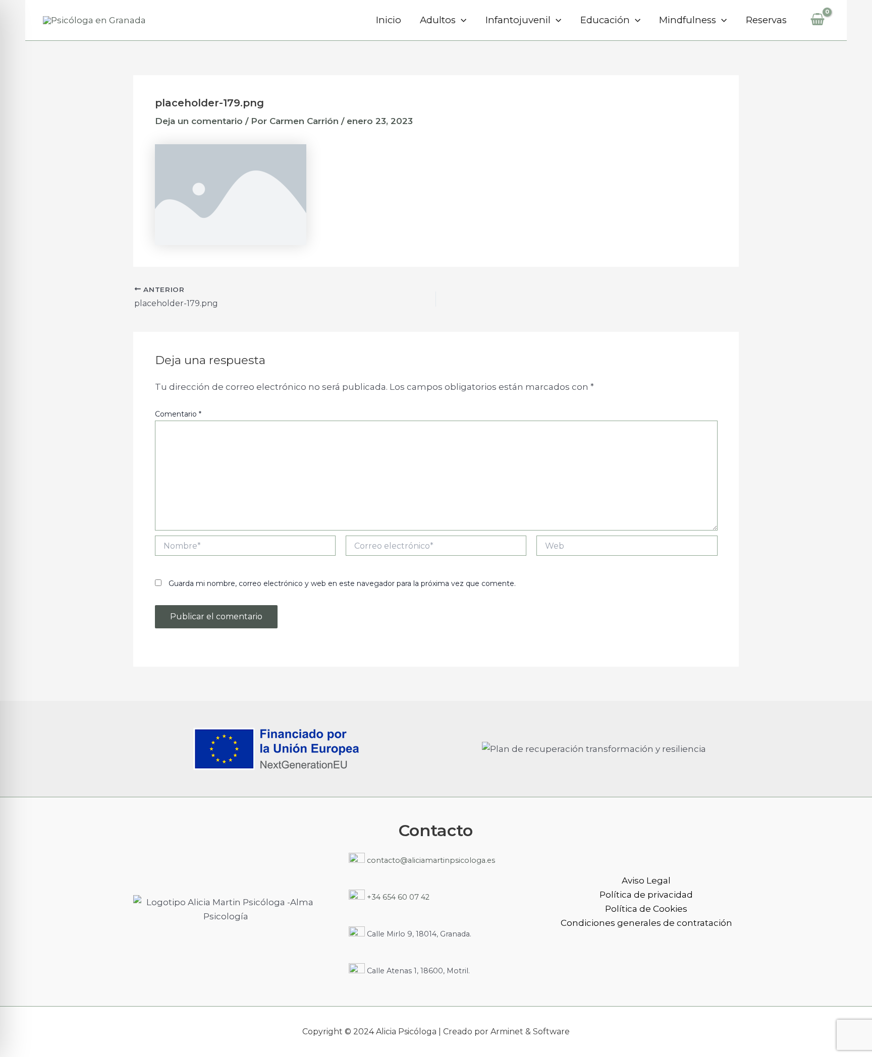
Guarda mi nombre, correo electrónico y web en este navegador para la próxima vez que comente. (342, 583)
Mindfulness (687, 20)
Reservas (766, 20)
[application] (461, 20)
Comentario (178, 414)
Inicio (388, 20)
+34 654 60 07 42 (397, 897)
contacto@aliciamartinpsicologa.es (430, 860)
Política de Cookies (646, 909)
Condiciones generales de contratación (646, 923)
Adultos (438, 20)
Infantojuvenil (518, 20)
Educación (605, 20)
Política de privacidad (646, 895)
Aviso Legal (646, 880)
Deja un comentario (199, 121)
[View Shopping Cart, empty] (817, 20)
